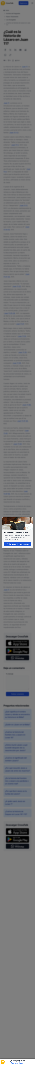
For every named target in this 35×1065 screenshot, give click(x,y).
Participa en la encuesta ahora (19, 544)
